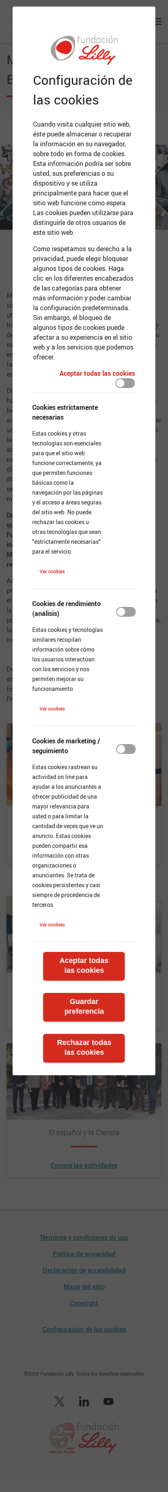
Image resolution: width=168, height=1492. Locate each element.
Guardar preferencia (84, 1006)
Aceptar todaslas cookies (84, 965)
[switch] (125, 383)
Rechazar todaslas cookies (84, 1047)
